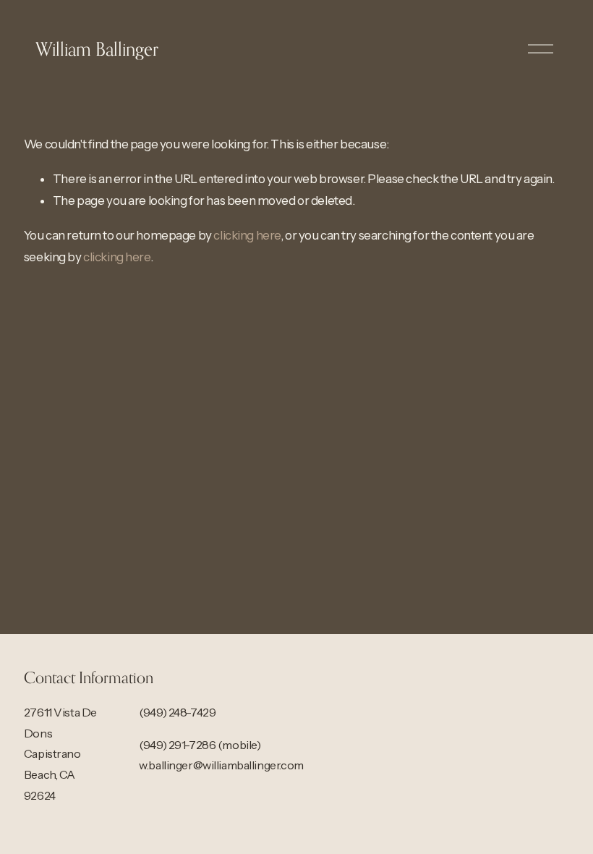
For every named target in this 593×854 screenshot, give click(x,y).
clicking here (246, 235)
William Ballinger (96, 49)
